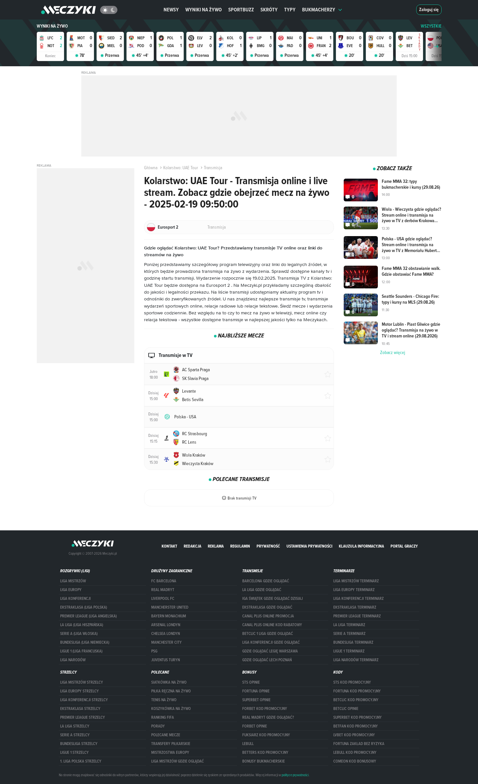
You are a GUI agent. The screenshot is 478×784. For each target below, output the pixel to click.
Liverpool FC (162, 598)
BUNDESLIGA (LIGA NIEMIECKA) (84, 642)
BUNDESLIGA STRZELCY (79, 743)
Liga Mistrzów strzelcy (81, 682)
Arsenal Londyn (165, 624)
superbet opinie (256, 699)
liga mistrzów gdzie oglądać (177, 761)
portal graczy (404, 546)
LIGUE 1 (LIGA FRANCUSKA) (81, 651)
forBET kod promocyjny (264, 708)
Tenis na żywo (164, 699)
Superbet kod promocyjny (357, 717)
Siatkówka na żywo (169, 682)
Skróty (269, 9)
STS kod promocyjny (352, 682)
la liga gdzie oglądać (261, 589)
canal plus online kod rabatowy (272, 624)
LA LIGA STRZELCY (74, 726)
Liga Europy (71, 589)
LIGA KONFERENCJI (75, 598)
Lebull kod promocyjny (355, 752)
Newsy (171, 9)
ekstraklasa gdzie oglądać (267, 607)
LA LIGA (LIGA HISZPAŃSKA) (81, 624)
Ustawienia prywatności (309, 546)
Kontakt (169, 546)
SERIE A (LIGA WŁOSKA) (79, 633)
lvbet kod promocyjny (354, 735)
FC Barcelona (163, 581)
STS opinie (251, 682)
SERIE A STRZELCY (75, 735)
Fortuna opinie (256, 691)
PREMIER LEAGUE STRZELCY (82, 717)
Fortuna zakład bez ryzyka (358, 743)
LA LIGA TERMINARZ (349, 624)
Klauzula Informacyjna (361, 546)
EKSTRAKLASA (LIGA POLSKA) (83, 607)
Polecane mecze (165, 735)
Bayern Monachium (168, 616)
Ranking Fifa (162, 717)
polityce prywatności (295, 775)
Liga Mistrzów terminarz (356, 581)
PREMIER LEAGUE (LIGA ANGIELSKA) (88, 616)
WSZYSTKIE (431, 26)
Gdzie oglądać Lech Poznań (267, 660)
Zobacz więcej (392, 352)
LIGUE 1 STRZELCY (74, 752)
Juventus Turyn (165, 660)
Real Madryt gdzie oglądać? (268, 717)
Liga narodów (73, 660)
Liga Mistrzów (73, 581)
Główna (150, 167)
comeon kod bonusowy (354, 761)
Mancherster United (169, 607)
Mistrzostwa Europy (170, 752)
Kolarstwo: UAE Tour (180, 167)
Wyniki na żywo (203, 9)
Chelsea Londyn (165, 633)
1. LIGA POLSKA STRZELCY (80, 761)
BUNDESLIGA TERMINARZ (353, 642)
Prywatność (268, 546)
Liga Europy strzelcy (79, 691)
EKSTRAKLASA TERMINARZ (354, 607)
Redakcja (192, 546)
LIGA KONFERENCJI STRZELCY (84, 699)
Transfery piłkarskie (170, 743)
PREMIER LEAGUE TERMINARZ (357, 616)
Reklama (216, 546)
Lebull (248, 743)
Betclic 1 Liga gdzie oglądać (267, 633)
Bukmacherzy (318, 9)
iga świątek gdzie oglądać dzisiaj (272, 598)
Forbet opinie (254, 726)
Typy (290, 9)
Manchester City (166, 642)
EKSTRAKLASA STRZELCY (80, 708)
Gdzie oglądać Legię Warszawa (270, 651)
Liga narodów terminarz (355, 660)
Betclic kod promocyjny (355, 699)
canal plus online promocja (268, 616)
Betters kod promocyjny (265, 752)
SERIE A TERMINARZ (349, 633)
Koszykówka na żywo (171, 708)
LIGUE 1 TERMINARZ (349, 651)
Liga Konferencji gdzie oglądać (271, 642)
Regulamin (240, 546)
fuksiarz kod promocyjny (266, 735)
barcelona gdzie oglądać (265, 581)
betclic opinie (345, 708)
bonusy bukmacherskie (263, 761)
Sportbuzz (241, 9)
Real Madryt (162, 589)
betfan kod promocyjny (355, 726)
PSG (154, 651)
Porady (158, 726)
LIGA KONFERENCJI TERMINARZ (358, 598)
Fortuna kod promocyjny (357, 691)
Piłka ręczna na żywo (171, 691)
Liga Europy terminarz (354, 589)
